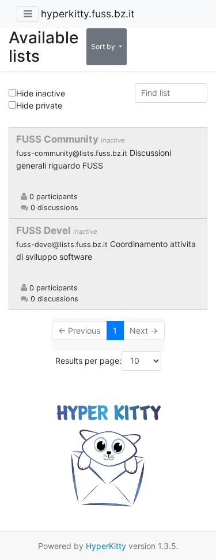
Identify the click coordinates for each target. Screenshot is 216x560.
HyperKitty (106, 546)
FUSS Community (58, 139)
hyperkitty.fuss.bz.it (87, 14)
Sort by (104, 46)
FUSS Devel (44, 230)
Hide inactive (40, 93)
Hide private (39, 105)
